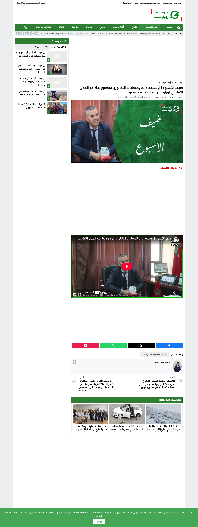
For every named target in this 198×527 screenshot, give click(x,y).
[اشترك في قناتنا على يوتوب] (36, 33)
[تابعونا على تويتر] (31, 33)
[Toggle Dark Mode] (25, 27)
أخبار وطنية (118, 27)
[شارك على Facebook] (169, 345)
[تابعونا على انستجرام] (26, 33)
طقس (169, 27)
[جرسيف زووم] (151, 15)
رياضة (75, 27)
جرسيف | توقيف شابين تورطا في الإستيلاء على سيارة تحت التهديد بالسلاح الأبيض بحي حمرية (127, 429)
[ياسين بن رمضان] (177, 366)
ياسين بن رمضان (175, 97)
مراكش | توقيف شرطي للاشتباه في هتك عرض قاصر (129, 33)
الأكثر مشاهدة (58, 47)
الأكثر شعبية (41, 47)
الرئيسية (179, 27)
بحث (18, 27)
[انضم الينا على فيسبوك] (22, 33)
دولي (102, 27)
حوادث (88, 27)
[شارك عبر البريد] (85, 345)
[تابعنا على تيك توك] (17, 33)
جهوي (134, 27)
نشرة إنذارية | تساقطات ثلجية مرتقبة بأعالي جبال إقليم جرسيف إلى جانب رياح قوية (163, 429)
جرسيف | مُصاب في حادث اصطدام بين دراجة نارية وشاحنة (33, 81)
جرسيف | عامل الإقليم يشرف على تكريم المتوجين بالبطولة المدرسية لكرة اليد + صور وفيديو (90, 429)
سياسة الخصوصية (172, 3)
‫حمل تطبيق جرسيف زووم (147, 3)
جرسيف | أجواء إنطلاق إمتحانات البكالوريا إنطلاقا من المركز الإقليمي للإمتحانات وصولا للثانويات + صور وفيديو (97, 384)
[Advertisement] (67, 14)
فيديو (61, 27)
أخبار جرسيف (151, 27)
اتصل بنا (127, 3)
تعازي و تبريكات (43, 27)
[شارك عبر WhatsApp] (113, 345)
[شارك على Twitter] (141, 345)
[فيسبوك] (74, 362)
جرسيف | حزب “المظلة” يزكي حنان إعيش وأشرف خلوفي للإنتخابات (77, 33)
